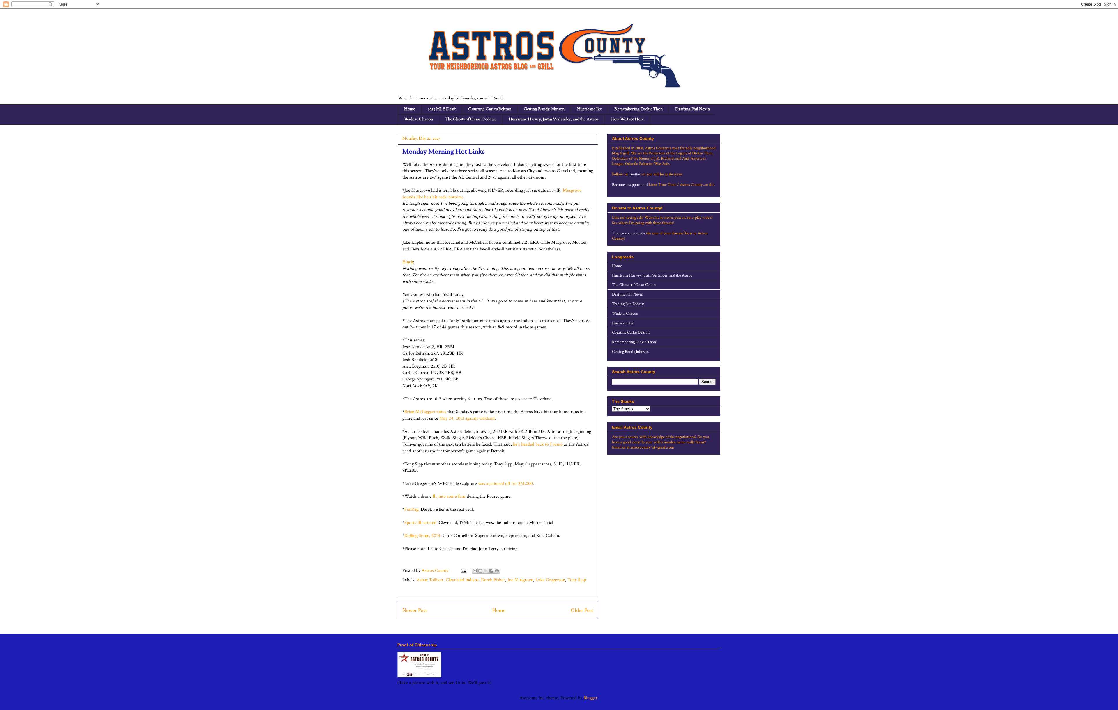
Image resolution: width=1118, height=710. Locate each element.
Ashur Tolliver (430, 580)
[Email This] (475, 571)
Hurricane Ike (589, 109)
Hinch (407, 262)
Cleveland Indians (462, 580)
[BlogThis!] (480, 571)
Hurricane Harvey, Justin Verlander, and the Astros (553, 119)
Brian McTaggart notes (425, 412)
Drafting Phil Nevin (692, 109)
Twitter (635, 174)
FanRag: (412, 509)
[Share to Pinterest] (497, 571)
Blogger (590, 698)
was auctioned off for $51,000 (505, 484)
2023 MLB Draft (442, 109)
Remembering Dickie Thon (638, 109)
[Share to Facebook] (491, 571)
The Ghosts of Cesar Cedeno (470, 119)
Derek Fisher (493, 580)
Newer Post (414, 610)
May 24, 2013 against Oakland (467, 418)
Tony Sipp (576, 580)
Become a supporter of (630, 184)
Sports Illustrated (420, 522)
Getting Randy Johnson (544, 109)
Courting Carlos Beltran (489, 109)
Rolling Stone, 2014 (422, 536)
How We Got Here (627, 119)
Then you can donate (628, 233)
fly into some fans (449, 496)
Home (409, 109)
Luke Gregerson (550, 580)
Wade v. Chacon (418, 119)
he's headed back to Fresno (538, 444)
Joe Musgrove (520, 580)
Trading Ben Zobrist (628, 304)
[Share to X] (486, 571)
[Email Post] (463, 570)
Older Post (582, 610)
